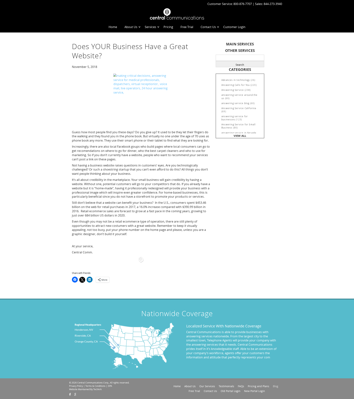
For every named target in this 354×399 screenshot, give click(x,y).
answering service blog (235, 103)
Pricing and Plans (258, 386)
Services (150, 27)
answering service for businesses (234, 118)
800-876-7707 (243, 4)
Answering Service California (238, 108)
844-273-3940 (273, 4)
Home (113, 27)
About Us (130, 27)
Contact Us (208, 27)
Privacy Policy (76, 385)
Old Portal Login (230, 391)
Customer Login (234, 27)
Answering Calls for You (235, 84)
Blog (275, 386)
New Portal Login (254, 391)
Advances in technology (235, 79)
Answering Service (232, 89)
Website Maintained (79, 389)
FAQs (241, 386)
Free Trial (187, 27)
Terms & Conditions (95, 385)
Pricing (168, 27)
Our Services (207, 386)
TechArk (97, 389)
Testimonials (226, 386)
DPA (110, 385)
